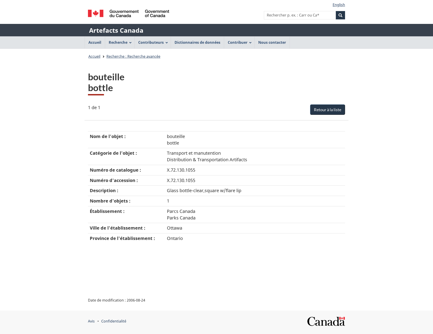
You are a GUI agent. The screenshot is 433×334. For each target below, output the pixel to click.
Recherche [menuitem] (118, 42)
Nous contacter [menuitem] (272, 42)
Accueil (94, 56)
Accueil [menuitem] (94, 42)
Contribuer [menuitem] (237, 42)
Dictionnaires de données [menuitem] (197, 42)
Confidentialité (113, 321)
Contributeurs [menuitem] (151, 42)
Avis (91, 321)
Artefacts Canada (116, 30)
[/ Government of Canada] (128, 13)
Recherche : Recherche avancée (133, 56)
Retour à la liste (327, 109)
